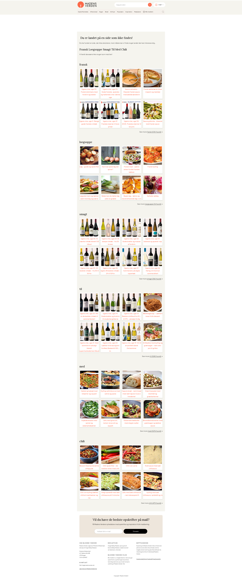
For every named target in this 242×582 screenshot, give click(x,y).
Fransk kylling (153, 167)
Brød (106, 12)
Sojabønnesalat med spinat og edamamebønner (89, 423)
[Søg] (163, 11)
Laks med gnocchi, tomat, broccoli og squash (110, 423)
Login (160, 4)
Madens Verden (87, 4)
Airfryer (112, 12)
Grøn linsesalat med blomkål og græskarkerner (152, 393)
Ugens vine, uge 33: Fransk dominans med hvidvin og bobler (89, 92)
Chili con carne (131, 466)
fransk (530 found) (154, 132)
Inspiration (128, 12)
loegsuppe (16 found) (153, 204)
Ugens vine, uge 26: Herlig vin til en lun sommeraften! (152, 271)
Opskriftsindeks (83, 12)
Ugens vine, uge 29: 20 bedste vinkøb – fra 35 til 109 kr (89, 271)
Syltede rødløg (153, 196)
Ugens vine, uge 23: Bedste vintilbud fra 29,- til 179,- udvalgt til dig (131, 316)
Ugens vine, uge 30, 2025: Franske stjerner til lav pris (131, 124)
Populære (120, 12)
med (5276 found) (154, 431)
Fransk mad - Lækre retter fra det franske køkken (132, 169)
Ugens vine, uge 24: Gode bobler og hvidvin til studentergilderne (110, 316)
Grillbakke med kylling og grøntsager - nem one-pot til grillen (153, 345)
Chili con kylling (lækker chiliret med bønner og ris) (89, 495)
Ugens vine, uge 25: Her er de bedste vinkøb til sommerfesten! (89, 316)
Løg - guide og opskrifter (89, 167)
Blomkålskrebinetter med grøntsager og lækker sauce (153, 423)
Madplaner (137, 12)
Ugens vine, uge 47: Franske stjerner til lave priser (110, 124)
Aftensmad (93, 12)
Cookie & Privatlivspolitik (154, 559)
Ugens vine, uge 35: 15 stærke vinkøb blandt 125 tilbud (89, 241)
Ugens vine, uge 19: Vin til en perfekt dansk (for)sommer (131, 345)
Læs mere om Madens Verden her (88, 568)
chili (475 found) (155, 503)
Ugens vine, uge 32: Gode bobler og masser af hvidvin (132, 241)
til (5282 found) (155, 356)
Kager (101, 12)
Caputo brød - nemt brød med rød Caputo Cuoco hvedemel (131, 393)
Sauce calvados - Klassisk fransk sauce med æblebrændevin (131, 92)
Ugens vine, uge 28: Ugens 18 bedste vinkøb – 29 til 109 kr (110, 271)
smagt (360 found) (154, 279)
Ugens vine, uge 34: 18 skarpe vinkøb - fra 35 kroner (110, 241)
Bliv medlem (149, 12)
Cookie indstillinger (141, 559)
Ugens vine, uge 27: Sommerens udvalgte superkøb (131, 271)
